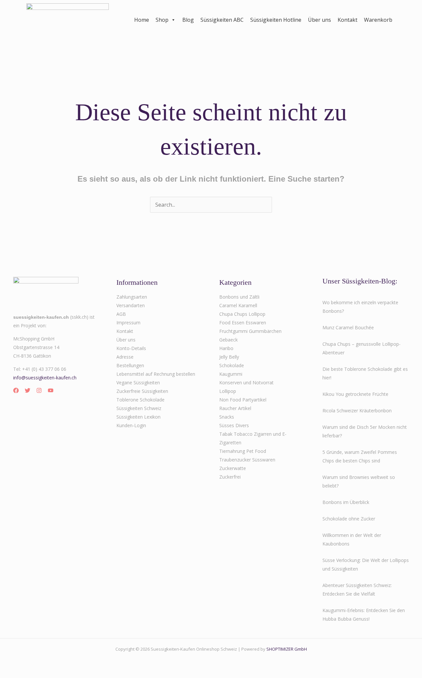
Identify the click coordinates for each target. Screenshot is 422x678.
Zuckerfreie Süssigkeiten (142, 391)
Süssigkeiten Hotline (275, 19)
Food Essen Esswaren (242, 322)
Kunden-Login (131, 425)
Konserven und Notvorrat (246, 382)
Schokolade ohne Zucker (348, 519)
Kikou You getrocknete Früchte (355, 394)
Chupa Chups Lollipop (242, 314)
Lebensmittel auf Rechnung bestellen (155, 374)
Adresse (125, 357)
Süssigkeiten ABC (222, 19)
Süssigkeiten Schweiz (138, 408)
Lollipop (227, 391)
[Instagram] (39, 390)
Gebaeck (228, 340)
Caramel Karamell (238, 305)
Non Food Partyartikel (242, 400)
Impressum (128, 322)
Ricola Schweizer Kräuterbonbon (357, 410)
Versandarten (130, 305)
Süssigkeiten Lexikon (138, 417)
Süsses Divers (234, 425)
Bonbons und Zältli (239, 297)
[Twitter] (27, 390)
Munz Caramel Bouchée (348, 327)
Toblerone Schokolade (140, 400)
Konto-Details (131, 348)
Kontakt (347, 19)
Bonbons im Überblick (345, 502)
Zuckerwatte (232, 468)
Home (141, 19)
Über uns (319, 19)
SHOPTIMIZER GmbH (286, 649)
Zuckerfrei (230, 477)
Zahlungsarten (131, 297)
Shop (162, 19)
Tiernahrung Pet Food (242, 451)
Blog (188, 19)
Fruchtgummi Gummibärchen (250, 331)
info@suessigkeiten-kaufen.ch (44, 377)
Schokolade (231, 365)
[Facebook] (16, 390)
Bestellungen (130, 365)
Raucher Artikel (235, 408)
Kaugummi (230, 374)
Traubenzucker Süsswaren (247, 460)
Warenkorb (378, 19)
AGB (121, 314)
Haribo (226, 348)
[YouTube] (50, 390)
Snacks (226, 417)
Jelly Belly (229, 357)
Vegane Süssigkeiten (138, 382)
